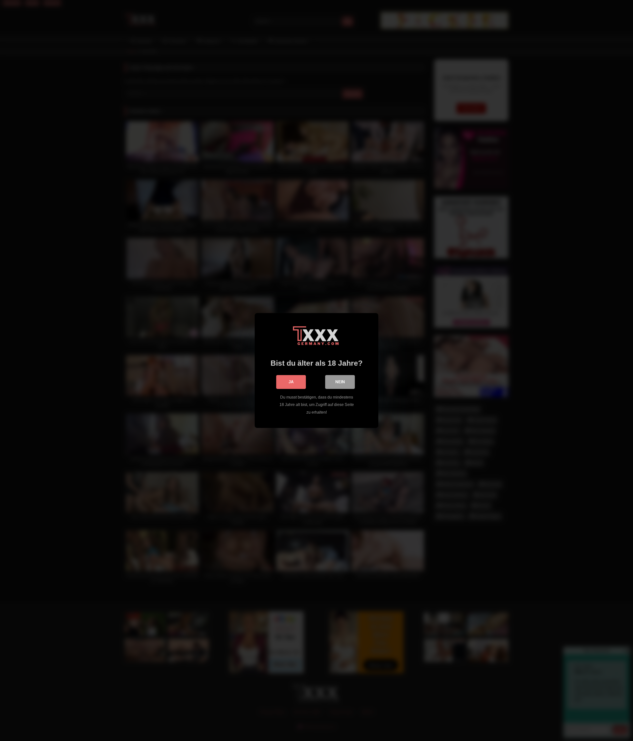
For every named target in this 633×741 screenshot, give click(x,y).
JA (291, 382)
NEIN (340, 382)
